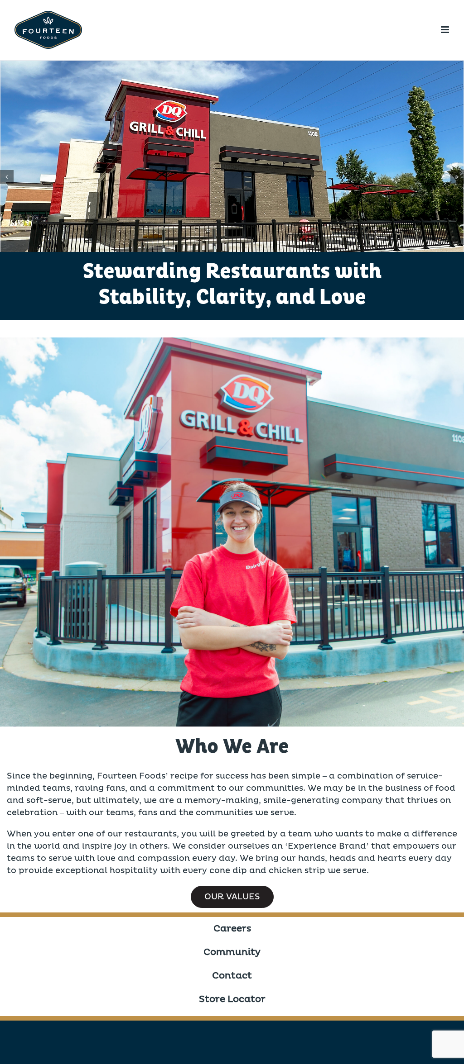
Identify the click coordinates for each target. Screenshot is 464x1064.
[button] (7, 177)
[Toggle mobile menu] (445, 29)
